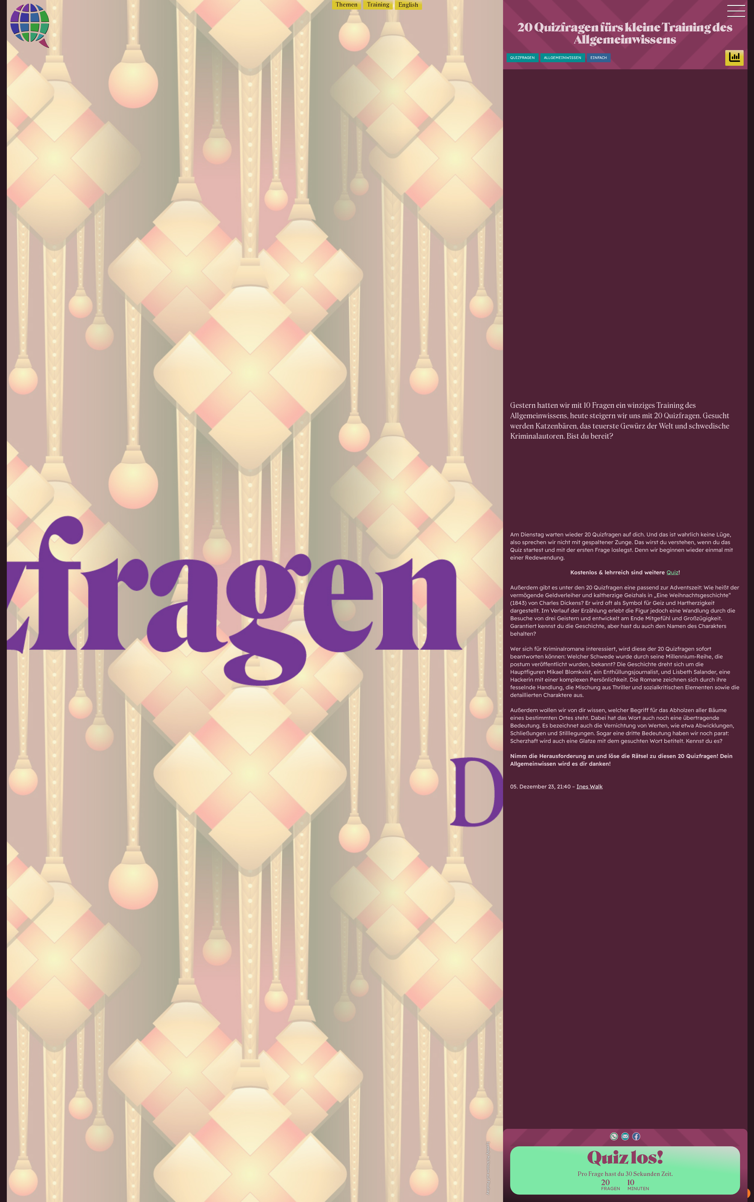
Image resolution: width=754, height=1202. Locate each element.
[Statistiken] (734, 58)
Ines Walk (590, 786)
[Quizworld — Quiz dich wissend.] (40, 27)
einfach (598, 57)
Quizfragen (522, 57)
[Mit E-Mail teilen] (625, 1137)
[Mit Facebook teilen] (636, 1137)
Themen (347, 4)
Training (378, 4)
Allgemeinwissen (562, 57)
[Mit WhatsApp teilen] (614, 1137)
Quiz (672, 572)
